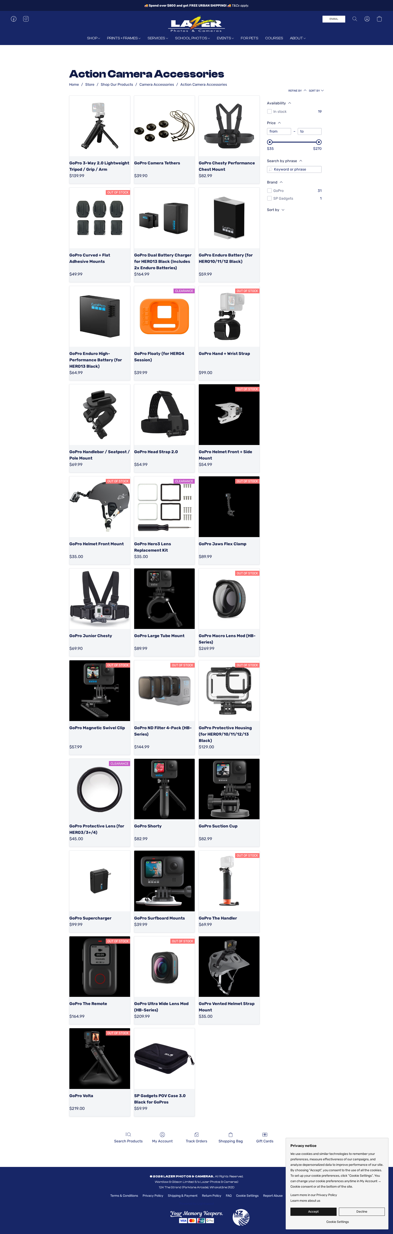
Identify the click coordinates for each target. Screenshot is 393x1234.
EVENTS (224, 38)
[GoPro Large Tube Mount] (164, 598)
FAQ (229, 1196)
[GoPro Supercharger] (99, 881)
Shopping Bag (231, 1141)
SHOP (92, 38)
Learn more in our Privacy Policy (313, 1195)
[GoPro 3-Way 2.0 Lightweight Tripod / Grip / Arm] (99, 126)
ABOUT (297, 38)
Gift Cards (264, 1141)
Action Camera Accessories (203, 84)
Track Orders (196, 1141)
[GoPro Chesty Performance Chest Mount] (229, 126)
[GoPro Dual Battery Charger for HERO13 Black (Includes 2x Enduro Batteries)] (164, 218)
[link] (337, 1220)
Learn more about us (305, 1201)
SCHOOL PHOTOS (191, 38)
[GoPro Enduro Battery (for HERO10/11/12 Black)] (229, 218)
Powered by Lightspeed (196, 1204)
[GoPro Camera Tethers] (164, 126)
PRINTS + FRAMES (123, 38)
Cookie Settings (247, 1196)
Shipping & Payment (182, 1196)
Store (89, 84)
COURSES (274, 38)
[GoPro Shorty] (164, 789)
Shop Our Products (117, 84)
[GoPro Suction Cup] (229, 789)
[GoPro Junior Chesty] (99, 598)
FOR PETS (249, 38)
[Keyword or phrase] (270, 169)
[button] (196, 23)
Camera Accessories (156, 84)
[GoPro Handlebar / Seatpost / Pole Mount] (99, 414)
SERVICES (157, 38)
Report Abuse (273, 1196)
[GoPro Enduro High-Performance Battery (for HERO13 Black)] (99, 316)
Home (74, 84)
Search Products (128, 1141)
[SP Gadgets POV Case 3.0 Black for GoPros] (164, 1058)
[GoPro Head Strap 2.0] (164, 414)
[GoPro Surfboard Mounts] (164, 881)
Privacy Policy (153, 1196)
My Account (162, 1141)
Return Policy (211, 1196)
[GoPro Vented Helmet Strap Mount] (229, 966)
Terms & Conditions (124, 1196)
